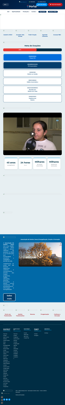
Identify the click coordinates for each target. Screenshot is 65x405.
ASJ (8, 11)
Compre (36, 333)
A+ (2, 397)
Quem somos (6, 337)
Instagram (16, 353)
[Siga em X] (9, 400)
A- (2, 403)
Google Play (26, 337)
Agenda (15, 345)
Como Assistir (16, 338)
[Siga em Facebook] (4, 400)
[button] (32, 21)
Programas (16, 337)
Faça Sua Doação (56, 4)
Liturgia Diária (6, 368)
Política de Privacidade (20, 394)
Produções (26, 11)
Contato (33, 11)
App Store (26, 336)
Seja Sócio (5, 358)
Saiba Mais (26, 334)
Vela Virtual (5, 370)
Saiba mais (9, 297)
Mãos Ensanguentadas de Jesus (6, 345)
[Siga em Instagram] (7, 400)
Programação (16, 343)
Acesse (25, 332)
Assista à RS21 (6, 366)
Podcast (15, 350)
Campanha (5, 360)
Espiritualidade (16, 11)
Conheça (46, 332)
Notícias (5, 338)
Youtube (15, 342)
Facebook (16, 351)
